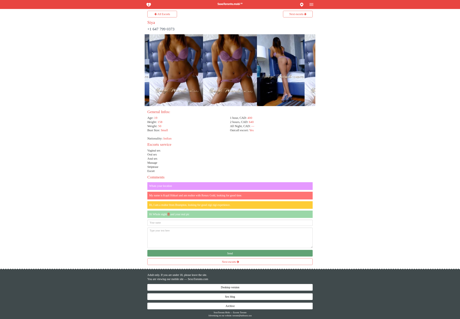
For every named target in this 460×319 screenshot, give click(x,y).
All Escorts (163, 14)
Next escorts (296, 14)
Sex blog (230, 296)
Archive (230, 306)
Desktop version (230, 287)
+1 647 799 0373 (160, 29)
